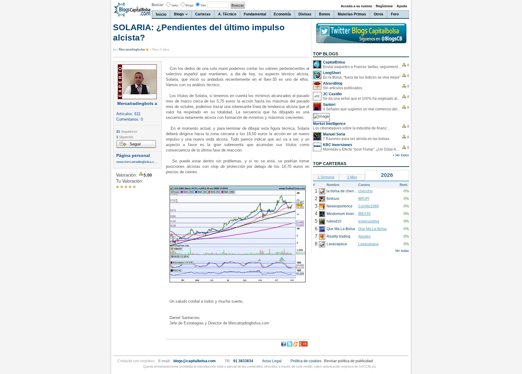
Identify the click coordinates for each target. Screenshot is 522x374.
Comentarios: (129, 119)
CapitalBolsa (334, 62)
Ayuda (402, 6)
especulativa (368, 221)
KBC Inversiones (337, 145)
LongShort (332, 73)
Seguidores (126, 131)
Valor (174, 5)
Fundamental (255, 14)
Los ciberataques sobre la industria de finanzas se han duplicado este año (352, 128)
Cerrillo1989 (368, 206)
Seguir (135, 144)
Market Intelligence (329, 124)
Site (203, 5)
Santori (329, 104)
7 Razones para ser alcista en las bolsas (356, 139)
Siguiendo (124, 137)
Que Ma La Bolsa (372, 229)
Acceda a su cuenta (356, 6)
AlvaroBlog (332, 83)
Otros (378, 14)
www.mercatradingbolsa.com (137, 162)
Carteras (203, 14)
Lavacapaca (368, 244)
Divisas (304, 14)
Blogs (189, 5)
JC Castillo (332, 94)
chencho (365, 191)
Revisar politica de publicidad (348, 361)
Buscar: (158, 5)
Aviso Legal (272, 361)
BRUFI (363, 199)
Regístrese (384, 6)
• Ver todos (401, 155)
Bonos (324, 14)
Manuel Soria (334, 134)
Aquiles (364, 236)
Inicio (161, 14)
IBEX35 (364, 214)
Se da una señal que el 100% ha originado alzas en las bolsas (362, 98)
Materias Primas (352, 14)
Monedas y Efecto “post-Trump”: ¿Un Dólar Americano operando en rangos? (362, 149)
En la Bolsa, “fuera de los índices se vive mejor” (362, 77)
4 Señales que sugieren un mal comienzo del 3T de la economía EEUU (362, 109)
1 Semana (325, 177)
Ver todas (402, 250)
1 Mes (352, 177)
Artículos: (128, 114)
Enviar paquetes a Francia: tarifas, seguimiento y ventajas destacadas (362, 67)
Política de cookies (306, 361)
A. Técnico (227, 14)
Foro (395, 14)
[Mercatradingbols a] (137, 81)
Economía (282, 14)
